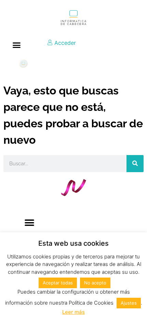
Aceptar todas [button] (58, 282)
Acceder (64, 42)
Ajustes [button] (129, 303)
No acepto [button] (95, 282)
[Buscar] (135, 163)
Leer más (73, 312)
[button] (16, 45)
